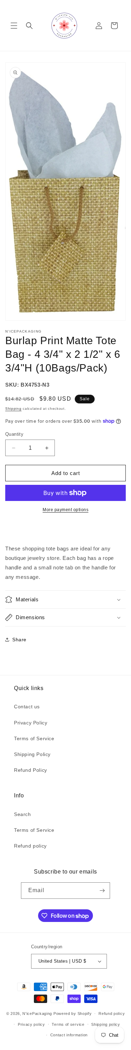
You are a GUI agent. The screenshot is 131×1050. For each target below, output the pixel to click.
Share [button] (19, 639)
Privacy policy (31, 1024)
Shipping (13, 408)
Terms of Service (34, 738)
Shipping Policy (32, 754)
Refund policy (30, 846)
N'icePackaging (37, 1013)
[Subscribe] (102, 890)
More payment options (65, 509)
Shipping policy (105, 1024)
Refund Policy (30, 770)
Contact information (69, 1035)
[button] (14, 25)
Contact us (27, 706)
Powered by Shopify (72, 1013)
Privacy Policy (30, 722)
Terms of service (68, 1024)
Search (22, 814)
